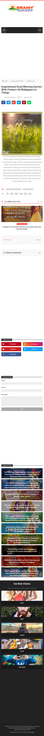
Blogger (31, 732)
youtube (12, 349)
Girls (22, 603)
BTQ (19, 732)
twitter (34, 349)
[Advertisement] (22, 55)
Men (22, 619)
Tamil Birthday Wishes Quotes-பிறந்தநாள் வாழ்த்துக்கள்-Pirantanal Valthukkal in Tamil (22, 550)
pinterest (13, 344)
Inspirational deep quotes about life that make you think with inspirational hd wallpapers (22, 561)
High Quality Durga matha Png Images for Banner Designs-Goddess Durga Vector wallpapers (22, 506)
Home (6, 81)
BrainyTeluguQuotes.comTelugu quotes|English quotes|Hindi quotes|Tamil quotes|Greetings (24, 727)
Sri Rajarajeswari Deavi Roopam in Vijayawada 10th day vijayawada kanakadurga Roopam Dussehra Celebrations (22, 540)
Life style (22, 667)
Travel (22, 635)
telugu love (22, 224)
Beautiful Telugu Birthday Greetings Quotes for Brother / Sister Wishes (22, 495)
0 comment (28, 97)
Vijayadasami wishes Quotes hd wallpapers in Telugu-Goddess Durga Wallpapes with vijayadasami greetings (22, 529)
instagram (34, 344)
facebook (12, 354)
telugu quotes (31, 81)
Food (22, 651)
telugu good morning (17, 81)
